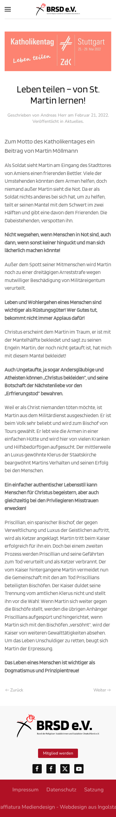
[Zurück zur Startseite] (58, 9)
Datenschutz (61, 789)
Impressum (25, 789)
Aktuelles (74, 121)
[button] (8, 9)
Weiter (99, 690)
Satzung (94, 789)
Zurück (16, 690)
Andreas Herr (54, 115)
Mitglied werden (58, 753)
